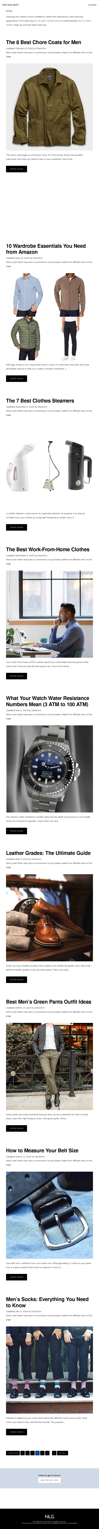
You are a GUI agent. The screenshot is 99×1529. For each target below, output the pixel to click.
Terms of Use (47, 1523)
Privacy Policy (27, 1523)
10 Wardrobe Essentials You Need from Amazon (46, 248)
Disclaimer (37, 1523)
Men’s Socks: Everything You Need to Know (47, 1302)
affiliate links (79, 52)
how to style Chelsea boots (46, 20)
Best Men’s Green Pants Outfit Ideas (48, 1001)
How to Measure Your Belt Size (42, 1150)
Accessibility (72, 1523)
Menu (94, 5)
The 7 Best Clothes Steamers (40, 400)
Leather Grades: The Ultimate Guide (48, 852)
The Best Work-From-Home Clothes (47, 549)
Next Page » (62, 1452)
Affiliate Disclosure (60, 1523)
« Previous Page (13, 1452)
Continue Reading (16, 169)
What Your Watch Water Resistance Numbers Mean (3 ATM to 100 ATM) (47, 701)
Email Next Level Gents (49, 1480)
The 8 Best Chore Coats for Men (43, 42)
